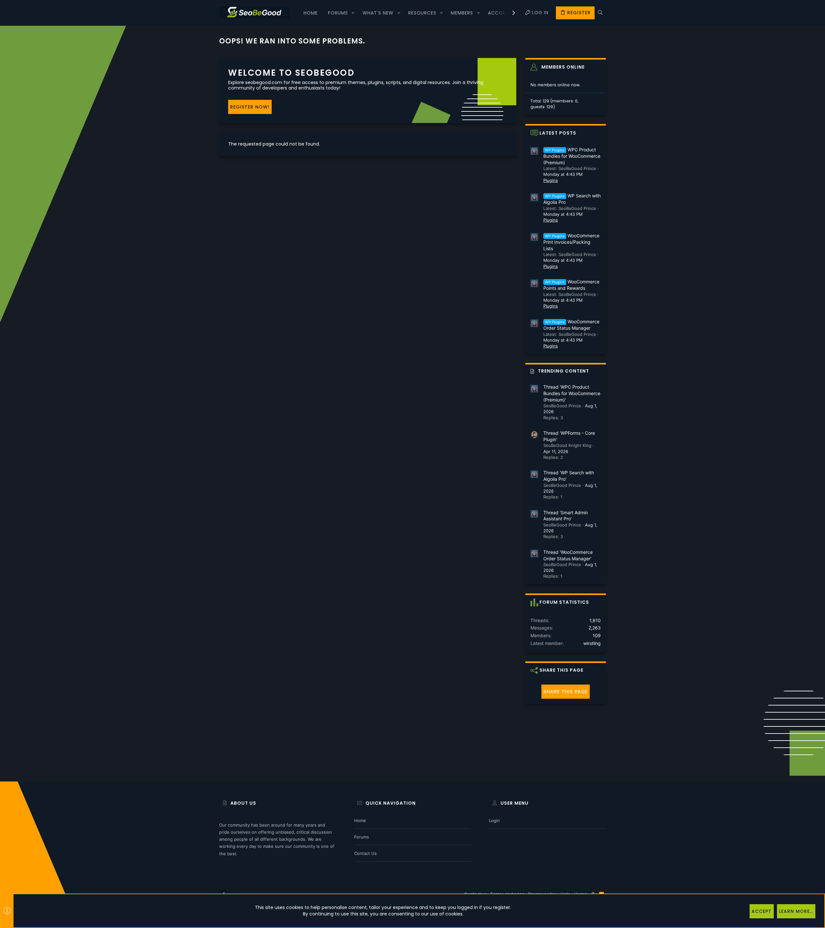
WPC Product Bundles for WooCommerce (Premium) (571, 156)
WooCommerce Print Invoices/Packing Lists (571, 242)
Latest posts (557, 133)
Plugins (550, 180)
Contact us (365, 853)
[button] (353, 12)
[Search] (600, 13)
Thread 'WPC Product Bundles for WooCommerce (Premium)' (571, 393)
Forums (361, 836)
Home (360, 820)
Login (494, 820)
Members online (563, 67)
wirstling (592, 643)
